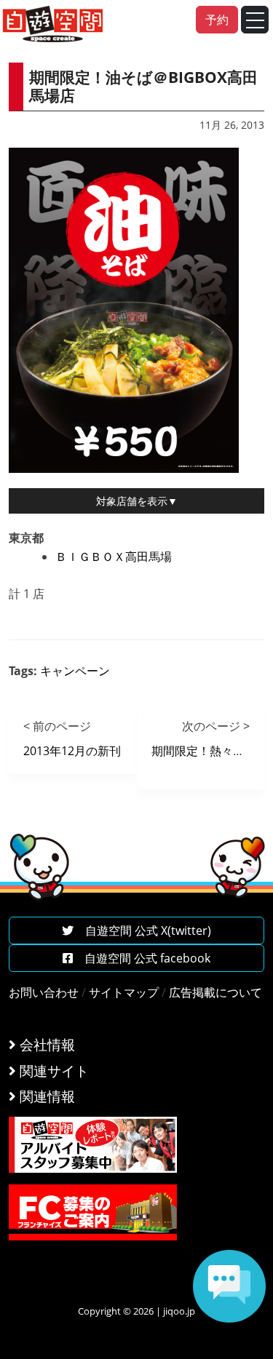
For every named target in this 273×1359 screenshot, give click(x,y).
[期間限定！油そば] (124, 309)
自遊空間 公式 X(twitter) (142, 930)
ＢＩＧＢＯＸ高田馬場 (113, 557)
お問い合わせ (44, 992)
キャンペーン (75, 671)
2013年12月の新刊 (72, 751)
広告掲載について (215, 992)
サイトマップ (124, 992)
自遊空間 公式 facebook (141, 958)
